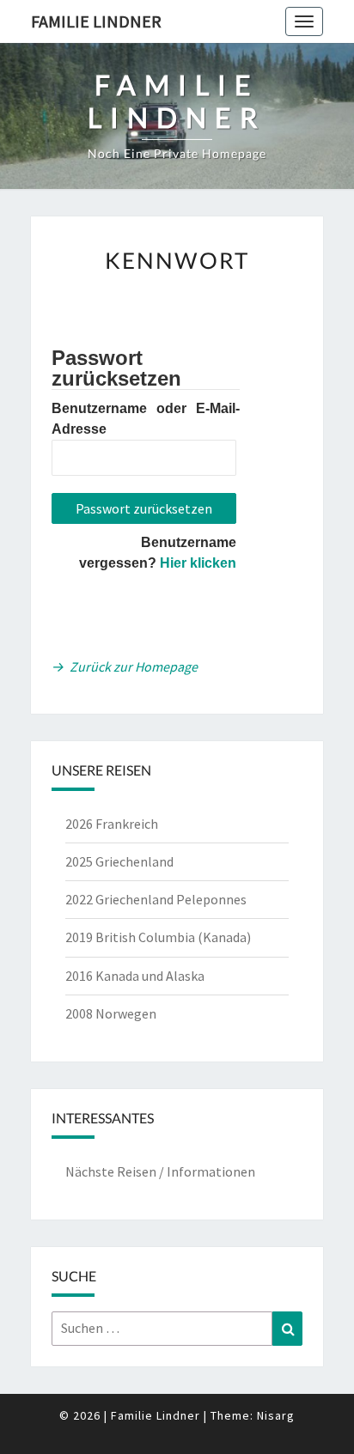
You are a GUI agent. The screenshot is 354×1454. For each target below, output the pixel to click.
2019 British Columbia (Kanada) (158, 937)
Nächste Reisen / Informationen (160, 1171)
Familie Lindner (96, 21)
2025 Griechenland (119, 861)
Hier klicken (198, 563)
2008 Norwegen (110, 1013)
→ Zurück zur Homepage (125, 666)
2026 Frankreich (111, 823)
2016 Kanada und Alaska (134, 975)
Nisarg (276, 1415)
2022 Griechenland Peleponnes (156, 899)
